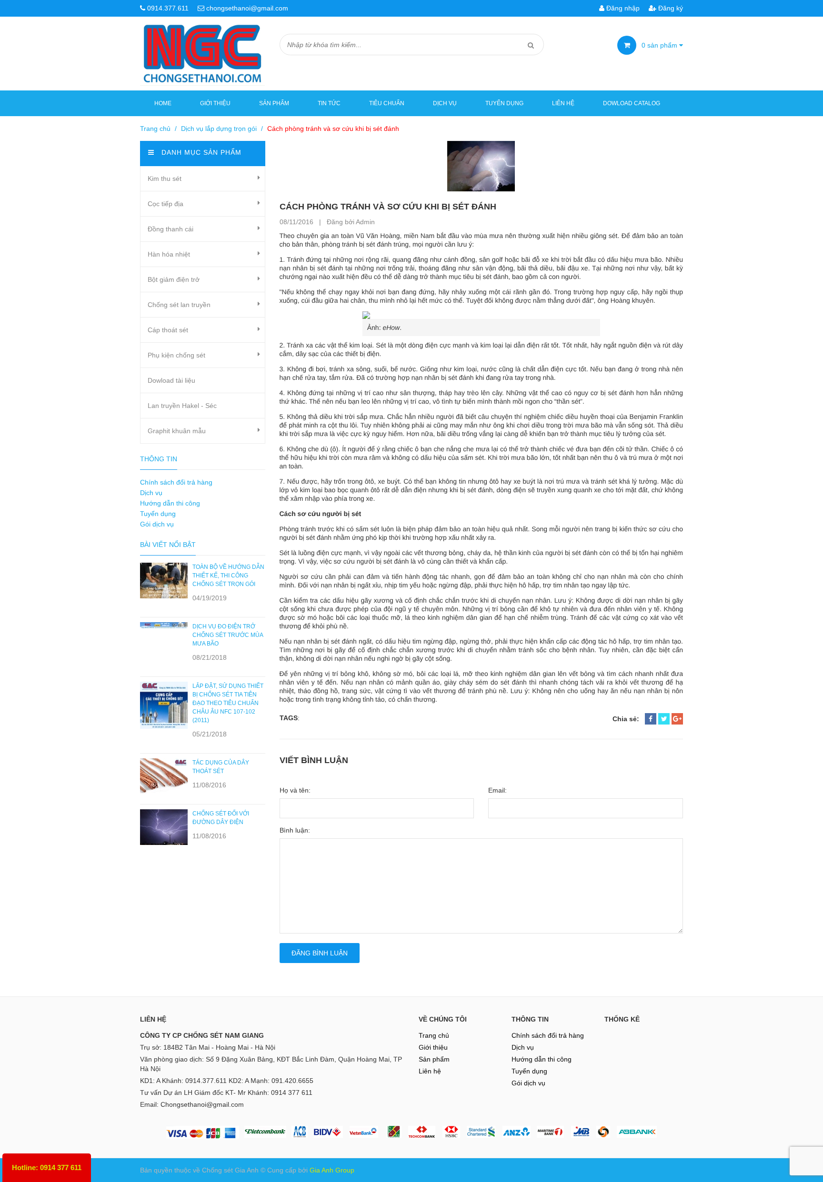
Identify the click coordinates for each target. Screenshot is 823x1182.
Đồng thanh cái (170, 229)
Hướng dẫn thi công (170, 503)
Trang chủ (155, 128)
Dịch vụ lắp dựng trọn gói (219, 128)
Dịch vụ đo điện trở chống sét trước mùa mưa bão (227, 635)
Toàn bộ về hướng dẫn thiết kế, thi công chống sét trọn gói (228, 575)
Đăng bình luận (319, 953)
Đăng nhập (622, 8)
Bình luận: (295, 830)
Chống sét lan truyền (179, 304)
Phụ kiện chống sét (176, 355)
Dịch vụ (445, 103)
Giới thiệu (215, 103)
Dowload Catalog (631, 103)
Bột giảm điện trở (174, 279)
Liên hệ (563, 103)
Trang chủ (434, 1035)
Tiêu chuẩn (386, 103)
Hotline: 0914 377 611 (46, 1167)
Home (162, 103)
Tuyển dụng (504, 103)
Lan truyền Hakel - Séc (182, 405)
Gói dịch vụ (157, 524)
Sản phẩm (434, 1059)
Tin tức (329, 103)
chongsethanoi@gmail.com (247, 8)
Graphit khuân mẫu (177, 431)
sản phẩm (660, 45)
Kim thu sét (164, 178)
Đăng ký (669, 8)
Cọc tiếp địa (165, 204)
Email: (497, 790)
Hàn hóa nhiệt (169, 254)
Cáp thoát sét (168, 330)
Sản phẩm (274, 103)
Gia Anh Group (332, 1170)
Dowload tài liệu (171, 380)
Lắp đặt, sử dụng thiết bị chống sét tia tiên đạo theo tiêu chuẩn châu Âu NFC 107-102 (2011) (227, 703)
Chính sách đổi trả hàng (176, 482)
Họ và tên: (295, 790)
